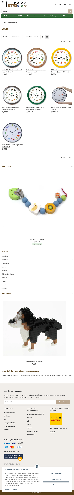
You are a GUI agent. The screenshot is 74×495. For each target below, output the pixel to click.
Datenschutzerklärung (35, 395)
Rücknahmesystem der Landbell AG (35, 414)
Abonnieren (63, 402)
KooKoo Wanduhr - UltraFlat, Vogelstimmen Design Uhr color (12, 146)
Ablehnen (56, 485)
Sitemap (29, 424)
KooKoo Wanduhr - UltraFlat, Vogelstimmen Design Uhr (61, 108)
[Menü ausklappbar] (2, 1)
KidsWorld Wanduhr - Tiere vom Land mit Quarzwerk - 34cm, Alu (12, 71)
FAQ (5, 419)
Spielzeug (4, 267)
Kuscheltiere (5, 256)
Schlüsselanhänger (6, 263)
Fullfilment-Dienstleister (10, 412)
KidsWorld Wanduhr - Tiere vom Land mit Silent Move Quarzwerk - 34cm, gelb (61, 71)
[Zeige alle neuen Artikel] (71, 293)
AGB (28, 421)
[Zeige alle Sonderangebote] (71, 166)
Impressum (7, 489)
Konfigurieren (56, 479)
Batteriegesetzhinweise (32, 431)
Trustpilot (52, 432)
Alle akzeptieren (56, 473)
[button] (55, 4)
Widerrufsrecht (30, 435)
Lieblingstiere (5, 260)
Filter (6, 37)
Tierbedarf (4, 270)
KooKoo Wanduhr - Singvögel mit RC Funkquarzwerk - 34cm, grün (35, 108)
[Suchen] (70, 11)
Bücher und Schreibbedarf (8, 274)
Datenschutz (15, 489)
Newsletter (6, 430)
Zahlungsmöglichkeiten (9, 423)
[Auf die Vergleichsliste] (15, 50)
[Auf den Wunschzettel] (20, 50)
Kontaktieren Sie (6, 375)
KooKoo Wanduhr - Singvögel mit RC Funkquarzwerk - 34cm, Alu (10, 108)
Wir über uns (7, 416)
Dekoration (4, 285)
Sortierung (15, 37)
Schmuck (4, 281)
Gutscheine (4, 288)
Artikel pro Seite (30, 37)
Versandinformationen (9, 426)
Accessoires (4, 278)
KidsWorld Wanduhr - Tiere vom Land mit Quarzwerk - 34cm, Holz (36, 71)
